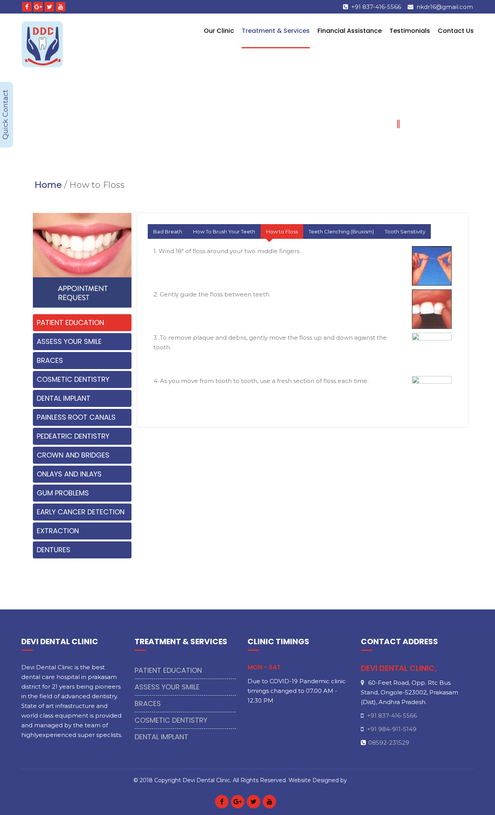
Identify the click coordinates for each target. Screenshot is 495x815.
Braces (50, 360)
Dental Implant (63, 398)
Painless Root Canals (76, 417)
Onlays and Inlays (69, 474)
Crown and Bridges (73, 455)
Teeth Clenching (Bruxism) (341, 231)
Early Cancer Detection (81, 512)
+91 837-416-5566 (376, 6)
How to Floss (282, 231)
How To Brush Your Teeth (224, 231)
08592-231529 (388, 742)
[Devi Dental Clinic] (42, 31)
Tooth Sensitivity (405, 231)
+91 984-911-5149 (391, 729)
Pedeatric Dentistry (73, 436)
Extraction (58, 531)
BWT (355, 780)
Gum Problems (63, 493)
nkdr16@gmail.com (444, 6)
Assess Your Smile (69, 341)
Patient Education (70, 322)
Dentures (53, 550)
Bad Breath (167, 231)
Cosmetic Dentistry (73, 379)
